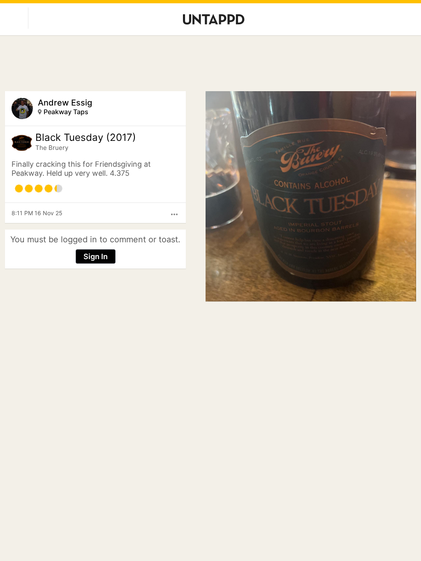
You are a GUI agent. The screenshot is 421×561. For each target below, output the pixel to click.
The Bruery (51, 148)
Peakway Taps (66, 112)
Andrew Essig (65, 103)
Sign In (95, 256)
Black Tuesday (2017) (85, 138)
